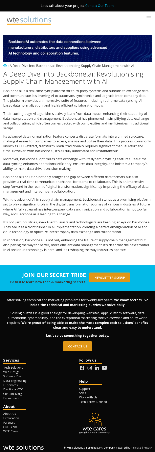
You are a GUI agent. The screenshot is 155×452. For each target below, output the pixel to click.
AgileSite (136, 447)
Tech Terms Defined (93, 402)
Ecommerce (11, 398)
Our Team (10, 427)
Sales (82, 393)
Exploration (11, 418)
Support (84, 389)
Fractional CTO (13, 389)
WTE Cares (10, 431)
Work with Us (88, 397)
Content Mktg (12, 394)
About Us (9, 414)
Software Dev (12, 376)
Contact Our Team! (99, 5)
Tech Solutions (13, 367)
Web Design (11, 372)
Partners (9, 422)
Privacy (148, 447)
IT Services (10, 385)
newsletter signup (109, 277)
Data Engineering (15, 380)
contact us (77, 346)
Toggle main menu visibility (149, 17)
